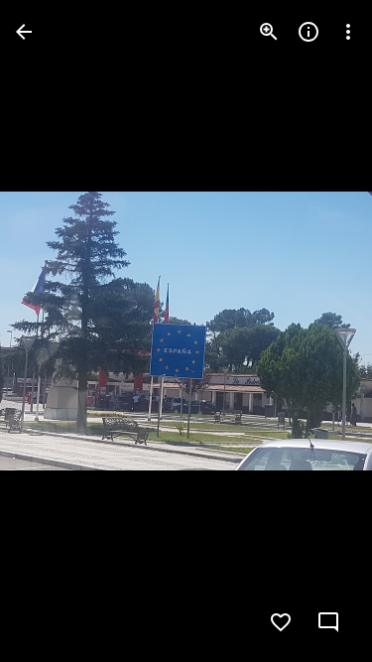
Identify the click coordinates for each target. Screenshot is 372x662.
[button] (55, 331)
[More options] (348, 32)
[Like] (281, 622)
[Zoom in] (269, 32)
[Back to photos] (24, 32)
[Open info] (308, 32)
